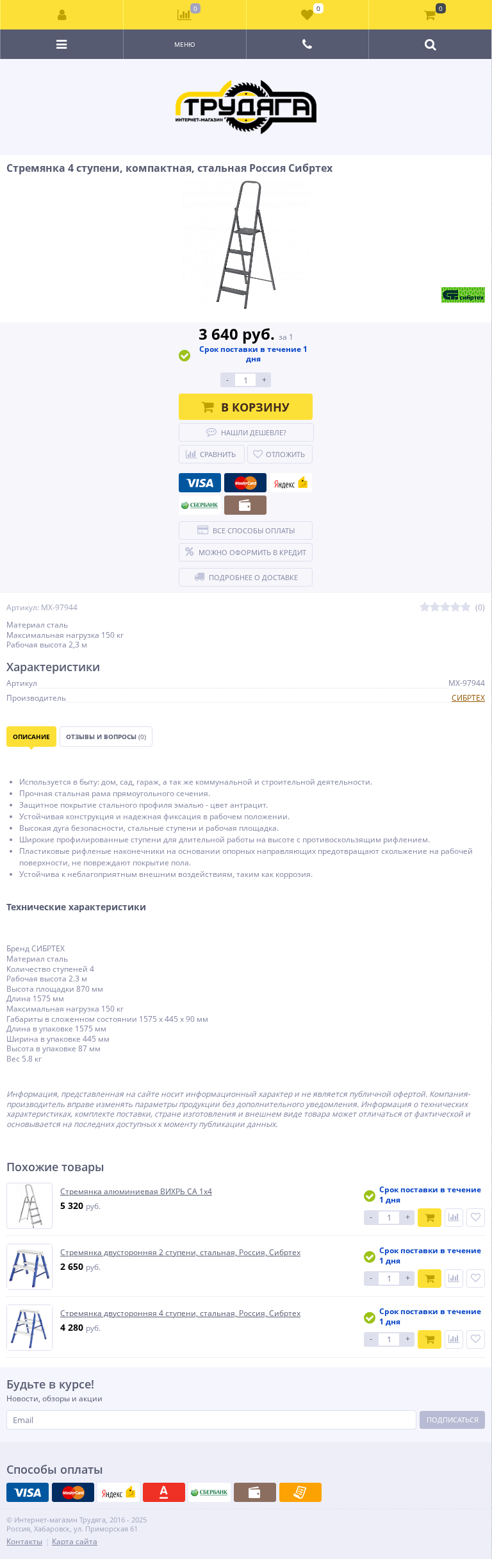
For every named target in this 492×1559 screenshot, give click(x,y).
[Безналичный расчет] (300, 1492)
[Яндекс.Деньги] (291, 482)
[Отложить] (475, 1217)
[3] (445, 607)
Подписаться (453, 1419)
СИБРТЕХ (468, 697)
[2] (435, 607)
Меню (184, 44)
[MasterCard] (245, 482)
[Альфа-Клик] (164, 1492)
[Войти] (62, 14)
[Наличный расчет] (245, 505)
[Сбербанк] (200, 505)
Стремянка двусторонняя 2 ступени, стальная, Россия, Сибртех (180, 1252)
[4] (455, 607)
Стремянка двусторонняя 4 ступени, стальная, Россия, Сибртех (180, 1313)
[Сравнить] (454, 1217)
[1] (425, 607)
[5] (466, 607)
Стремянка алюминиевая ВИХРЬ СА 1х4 (136, 1192)
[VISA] (200, 482)
